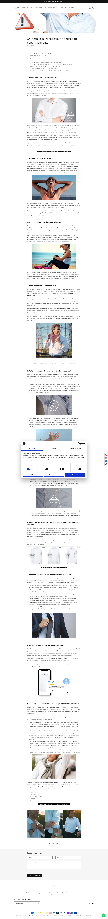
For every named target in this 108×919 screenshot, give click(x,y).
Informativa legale (88, 915)
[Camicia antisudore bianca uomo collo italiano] (54, 564)
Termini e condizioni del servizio (60, 915)
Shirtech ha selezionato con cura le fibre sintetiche (46, 135)
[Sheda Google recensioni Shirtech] (54, 696)
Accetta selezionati (54, 474)
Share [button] (30, 50)
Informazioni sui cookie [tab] (76, 448)
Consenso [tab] (32, 448)
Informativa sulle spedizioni (73, 915)
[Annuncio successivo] (94, 1)
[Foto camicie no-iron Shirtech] (54, 358)
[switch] (46, 469)
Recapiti (81, 915)
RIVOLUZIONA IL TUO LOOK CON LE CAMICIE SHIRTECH (54, 151)
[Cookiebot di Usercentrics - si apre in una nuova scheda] (79, 443)
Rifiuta (33, 474)
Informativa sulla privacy (47, 915)
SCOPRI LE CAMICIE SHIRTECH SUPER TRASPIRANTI (54, 804)
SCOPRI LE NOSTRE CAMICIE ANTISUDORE (54, 567)
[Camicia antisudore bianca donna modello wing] (72, 564)
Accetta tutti (75, 474)
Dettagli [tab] (54, 448)
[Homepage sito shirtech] (54, 837)
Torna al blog (55, 843)
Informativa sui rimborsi (36, 915)
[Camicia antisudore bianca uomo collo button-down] (36, 564)
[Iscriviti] (38, 903)
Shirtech (20, 915)
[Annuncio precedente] (14, 1)
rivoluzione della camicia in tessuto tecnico (59, 308)
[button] (86, 7)
